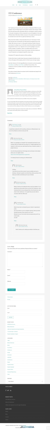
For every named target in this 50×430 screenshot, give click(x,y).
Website (9, 281)
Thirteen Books (10, 297)
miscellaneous (9, 359)
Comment (9, 251)
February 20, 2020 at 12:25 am (19, 139)
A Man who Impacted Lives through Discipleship (15, 329)
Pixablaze (24, 425)
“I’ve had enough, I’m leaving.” (12, 331)
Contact (7, 417)
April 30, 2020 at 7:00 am (23, 226)
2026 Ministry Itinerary (11, 324)
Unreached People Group (11, 371)
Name (9, 269)
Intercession (9, 354)
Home (6, 411)
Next (15, 81)
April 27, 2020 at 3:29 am (21, 204)
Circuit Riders (9, 347)
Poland (8, 362)
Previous (11, 81)
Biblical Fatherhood (10, 326)
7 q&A (8, 340)
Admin (6, 419)
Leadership (9, 357)
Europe (8, 352)
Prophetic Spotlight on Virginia (12, 334)
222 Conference (16, 78)
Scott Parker (21, 64)
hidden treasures (26, 78)
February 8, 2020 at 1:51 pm (17, 126)
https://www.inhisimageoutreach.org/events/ (20, 154)
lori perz (35, 78)
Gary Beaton (11, 64)
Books (8, 345)
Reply (10, 134)
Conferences (15, 77)
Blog (6, 414)
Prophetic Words (10, 369)
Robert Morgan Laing (15, 124)
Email (8, 275)
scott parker (13, 80)
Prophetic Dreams (10, 364)
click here (18, 73)
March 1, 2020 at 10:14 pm (20, 166)
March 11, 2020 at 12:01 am (21, 183)
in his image (32, 78)
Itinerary (8, 299)
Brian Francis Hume (25, 1)
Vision (8, 374)
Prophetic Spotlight (10, 367)
